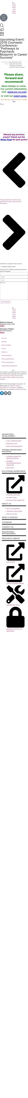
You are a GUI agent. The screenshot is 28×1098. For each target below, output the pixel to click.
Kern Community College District (9, 375)
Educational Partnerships (8, 533)
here (14, 101)
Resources (4, 352)
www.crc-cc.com (17, 91)
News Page (6, 139)
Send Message (5, 302)
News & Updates (7, 62)
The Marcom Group (20, 389)
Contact (3, 348)
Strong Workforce (6, 355)
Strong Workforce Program (12, 451)
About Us (4, 338)
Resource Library (11, 538)
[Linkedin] (2, 393)
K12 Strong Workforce (7, 362)
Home (2, 62)
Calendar (4, 341)
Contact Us (7, 527)
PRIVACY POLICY (15, 385)
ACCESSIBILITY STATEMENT (8, 387)
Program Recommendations (9, 366)
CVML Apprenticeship (7, 359)
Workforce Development (8, 435)
